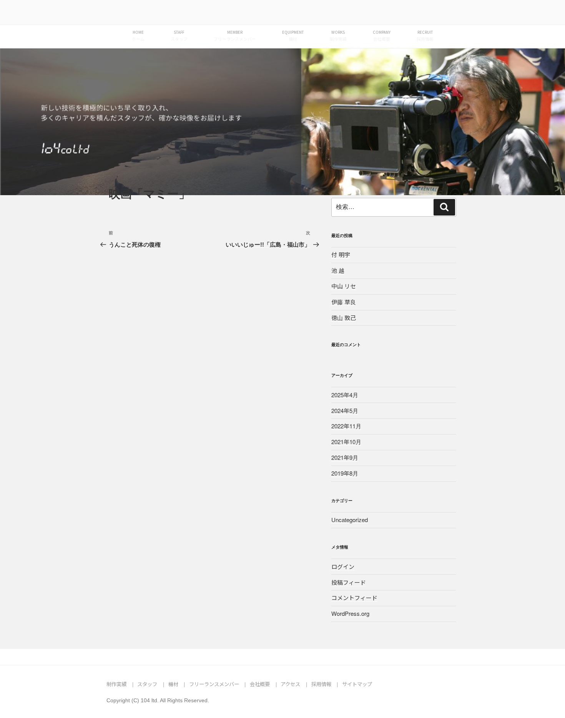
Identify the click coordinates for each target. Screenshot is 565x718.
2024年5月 (344, 410)
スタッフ (147, 684)
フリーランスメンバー (214, 684)
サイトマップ (357, 684)
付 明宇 (340, 254)
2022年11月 (346, 426)
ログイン (342, 566)
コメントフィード (354, 598)
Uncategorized (349, 520)
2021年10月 (346, 442)
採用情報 (321, 684)
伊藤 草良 (343, 302)
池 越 (337, 270)
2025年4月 (344, 395)
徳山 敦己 (343, 317)
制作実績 (116, 684)
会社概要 (260, 684)
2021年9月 (344, 457)
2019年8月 (344, 473)
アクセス (290, 684)
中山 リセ (343, 286)
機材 (173, 684)
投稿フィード (348, 582)
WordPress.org (350, 613)
